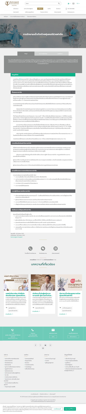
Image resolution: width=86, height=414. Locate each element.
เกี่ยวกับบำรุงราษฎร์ (70, 358)
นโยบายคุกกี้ (52, 394)
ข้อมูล (25, 53)
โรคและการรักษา (44, 12)
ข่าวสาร (47, 360)
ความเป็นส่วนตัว (34, 394)
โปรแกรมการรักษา (31, 16)
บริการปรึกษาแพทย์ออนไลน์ (12, 358)
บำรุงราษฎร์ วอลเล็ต (10, 386)
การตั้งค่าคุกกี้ (57, 409)
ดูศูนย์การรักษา (9, 369)
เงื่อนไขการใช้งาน (44, 394)
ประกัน (49, 8)
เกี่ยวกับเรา (15, 8)
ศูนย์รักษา (60, 53)
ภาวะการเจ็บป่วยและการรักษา (17, 16)
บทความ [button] (46, 355)
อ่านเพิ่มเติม (9, 314)
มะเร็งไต (20, 79)
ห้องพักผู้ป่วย (68, 364)
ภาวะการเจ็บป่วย (43, 53)
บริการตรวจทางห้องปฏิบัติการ (12, 373)
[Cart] (73, 3)
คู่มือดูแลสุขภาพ (49, 362)
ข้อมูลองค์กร (28, 360)
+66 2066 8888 (70, 8)
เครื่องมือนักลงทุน (29, 369)
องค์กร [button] (26, 355)
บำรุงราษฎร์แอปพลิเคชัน (71, 360)
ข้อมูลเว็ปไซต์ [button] (68, 355)
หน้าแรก (6, 16)
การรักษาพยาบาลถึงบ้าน (11, 377)
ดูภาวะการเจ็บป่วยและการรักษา (12, 367)
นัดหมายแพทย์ (57, 12)
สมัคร (53, 336)
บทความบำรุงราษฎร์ (50, 358)
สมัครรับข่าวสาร (9, 371)
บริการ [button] (6, 355)
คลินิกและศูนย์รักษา (29, 12)
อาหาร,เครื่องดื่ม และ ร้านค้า (72, 367)
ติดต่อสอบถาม (71, 12)
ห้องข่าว (27, 362)
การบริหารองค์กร (29, 364)
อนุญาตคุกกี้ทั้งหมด (70, 409)
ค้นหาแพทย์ (16, 12)
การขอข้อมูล (28, 367)
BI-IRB (6, 375)
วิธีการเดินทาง (73, 336)
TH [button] (78, 3)
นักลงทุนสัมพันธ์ (29, 358)
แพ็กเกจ (40, 8)
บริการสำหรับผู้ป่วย (28, 8)
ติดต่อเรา (58, 8)
